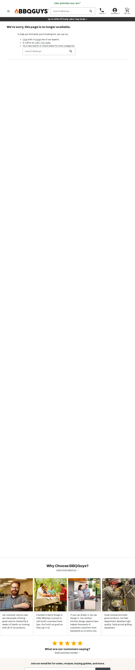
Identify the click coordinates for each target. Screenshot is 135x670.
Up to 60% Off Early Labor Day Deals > (67, 19)
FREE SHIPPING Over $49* (67, 3)
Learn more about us (66, 570)
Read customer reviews (66, 652)
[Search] (91, 11)
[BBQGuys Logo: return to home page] (32, 11)
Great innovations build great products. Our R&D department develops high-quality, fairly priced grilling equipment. (118, 621)
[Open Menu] (8, 11)
